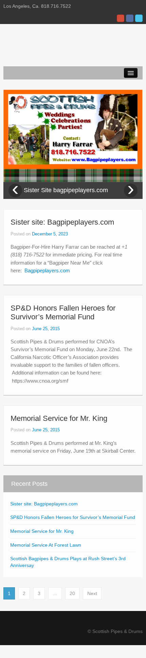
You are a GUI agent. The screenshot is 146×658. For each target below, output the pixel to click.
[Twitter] (139, 18)
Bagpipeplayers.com (47, 270)
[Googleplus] (120, 18)
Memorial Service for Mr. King (59, 418)
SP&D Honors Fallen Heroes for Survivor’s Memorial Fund (63, 312)
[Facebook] (129, 18)
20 (72, 593)
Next (92, 593)
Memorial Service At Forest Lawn (45, 545)
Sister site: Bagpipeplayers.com (62, 222)
